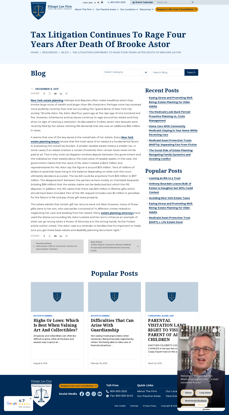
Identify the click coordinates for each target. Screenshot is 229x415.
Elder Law (168, 316)
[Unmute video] (182, 330)
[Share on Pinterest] (66, 93)
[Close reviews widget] (30, 398)
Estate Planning (43, 316)
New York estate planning (47, 100)
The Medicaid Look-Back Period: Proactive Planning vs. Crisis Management (169, 116)
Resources (50, 52)
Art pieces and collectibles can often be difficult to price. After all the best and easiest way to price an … (55, 339)
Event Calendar (144, 2)
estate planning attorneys (117, 213)
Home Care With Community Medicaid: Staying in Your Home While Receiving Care (173, 130)
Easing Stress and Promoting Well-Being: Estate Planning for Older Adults (171, 102)
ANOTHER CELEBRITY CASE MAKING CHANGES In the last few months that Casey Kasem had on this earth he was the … (171, 350)
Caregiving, (154, 316)
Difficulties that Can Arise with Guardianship (112, 325)
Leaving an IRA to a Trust (164, 178)
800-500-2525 (117, 2)
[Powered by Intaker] (206, 409)
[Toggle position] (215, 330)
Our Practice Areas (148, 396)
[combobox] (125, 72)
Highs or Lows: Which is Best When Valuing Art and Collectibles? (56, 325)
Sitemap (134, 406)
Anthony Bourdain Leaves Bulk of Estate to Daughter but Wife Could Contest (171, 188)
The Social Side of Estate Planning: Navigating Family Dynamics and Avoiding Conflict (171, 154)
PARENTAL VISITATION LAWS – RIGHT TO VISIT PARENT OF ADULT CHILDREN (168, 330)
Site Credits (120, 406)
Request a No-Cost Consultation (175, 9)
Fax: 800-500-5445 (121, 395)
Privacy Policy (149, 406)
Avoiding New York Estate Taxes (169, 198)
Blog (65, 52)
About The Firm (147, 391)
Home (35, 52)
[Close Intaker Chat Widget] (220, 330)
